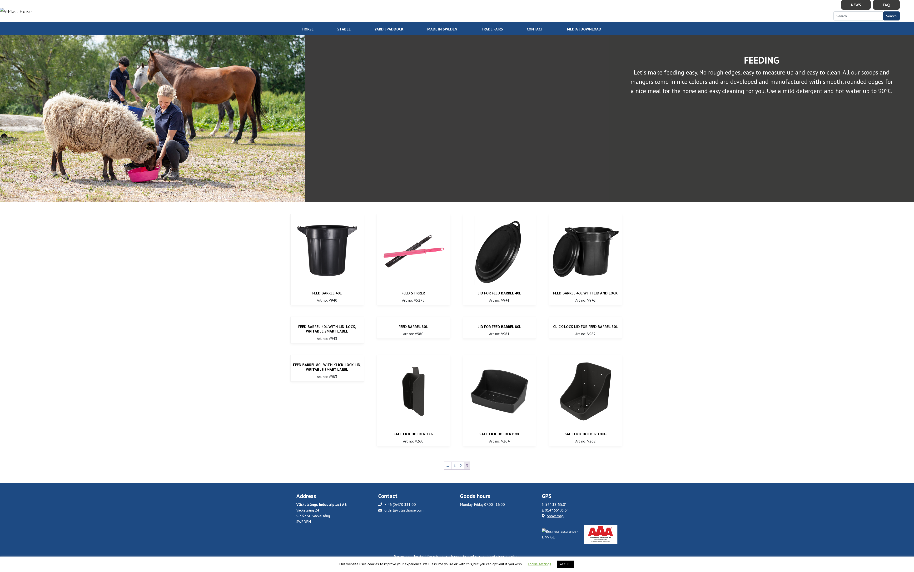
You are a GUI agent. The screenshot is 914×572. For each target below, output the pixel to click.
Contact (535, 29)
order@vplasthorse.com (403, 510)
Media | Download (584, 29)
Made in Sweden (442, 29)
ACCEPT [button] (565, 564)
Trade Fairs (492, 29)
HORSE (307, 29)
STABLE (344, 29)
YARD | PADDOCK (388, 29)
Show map (555, 515)
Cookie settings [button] (539, 564)
